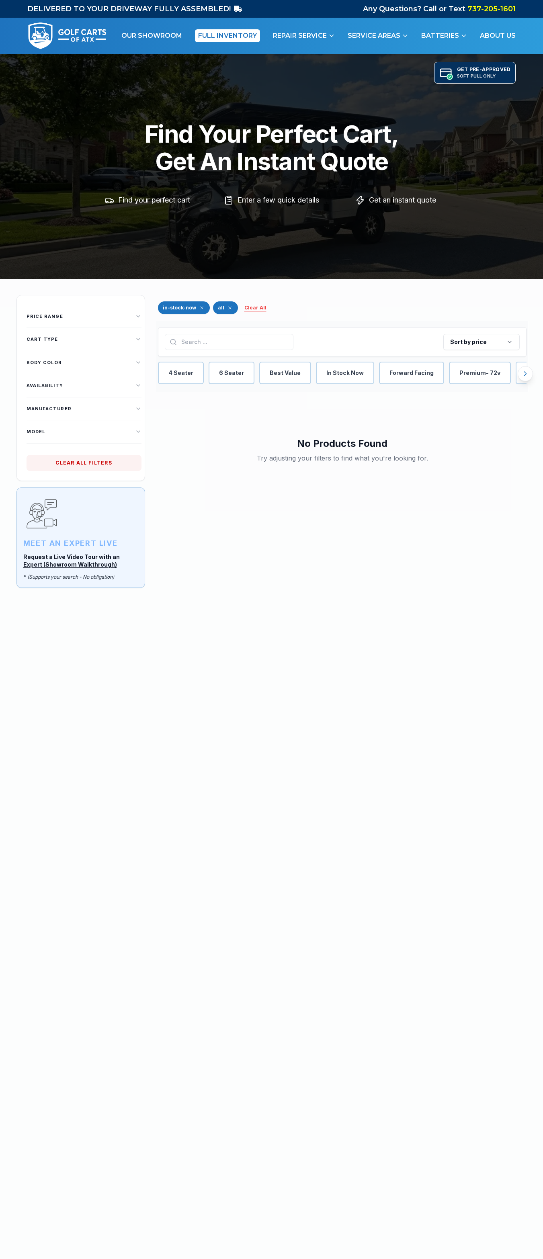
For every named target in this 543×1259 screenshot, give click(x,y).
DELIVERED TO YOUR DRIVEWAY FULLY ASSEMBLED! (129, 8)
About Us (498, 35)
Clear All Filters (83, 463)
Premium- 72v (479, 372)
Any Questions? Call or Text (439, 8)
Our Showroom (151, 35)
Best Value (285, 372)
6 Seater (231, 372)
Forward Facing (411, 372)
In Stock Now (345, 372)
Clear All (255, 308)
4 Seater (180, 372)
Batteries (440, 35)
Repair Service (300, 35)
